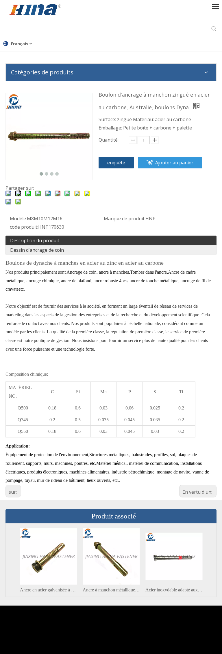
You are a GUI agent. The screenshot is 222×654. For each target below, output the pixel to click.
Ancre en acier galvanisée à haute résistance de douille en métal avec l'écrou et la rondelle (48, 589)
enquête (116, 162)
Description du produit (34, 240)
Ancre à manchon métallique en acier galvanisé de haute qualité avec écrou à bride (111, 589)
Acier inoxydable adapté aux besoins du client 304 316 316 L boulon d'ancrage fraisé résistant (173, 589)
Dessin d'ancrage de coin (37, 250)
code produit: (24, 227)
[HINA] (35, 10)
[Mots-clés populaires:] (214, 29)
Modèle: (18, 218)
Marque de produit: (124, 218)
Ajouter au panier (174, 162)
